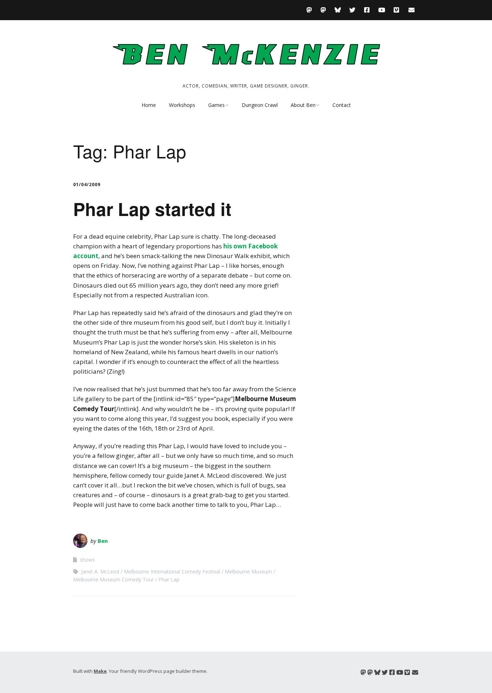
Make (100, 671)
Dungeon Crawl (260, 105)
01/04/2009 (86, 184)
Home (149, 105)
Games (216, 105)
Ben (103, 540)
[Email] (411, 10)
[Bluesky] (337, 10)
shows (87, 559)
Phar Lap (168, 579)
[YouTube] (382, 10)
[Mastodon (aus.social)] (323, 10)
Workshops (182, 105)
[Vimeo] (396, 10)
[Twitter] (352, 10)
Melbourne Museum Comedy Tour (113, 579)
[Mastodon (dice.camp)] (311, 10)
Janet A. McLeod (100, 571)
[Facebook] (367, 10)
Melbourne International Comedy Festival (172, 571)
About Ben (303, 105)
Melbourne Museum (248, 571)
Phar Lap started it (152, 208)
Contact (341, 105)
